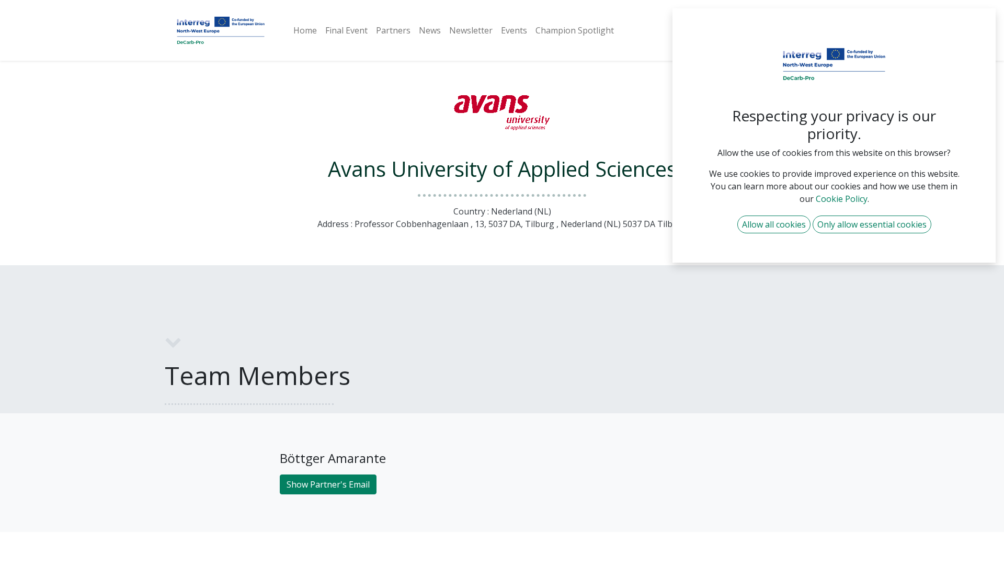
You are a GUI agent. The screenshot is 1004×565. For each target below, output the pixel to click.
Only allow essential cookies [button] (872, 224)
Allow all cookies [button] (774, 224)
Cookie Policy (842, 199)
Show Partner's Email (328, 484)
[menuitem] (305, 30)
